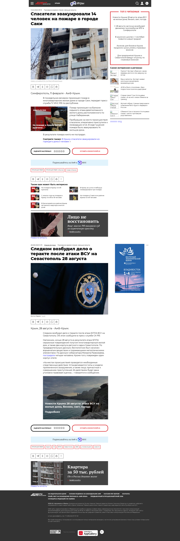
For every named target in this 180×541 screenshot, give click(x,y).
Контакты (126, 494)
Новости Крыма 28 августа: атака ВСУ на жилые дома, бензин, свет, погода (130, 18)
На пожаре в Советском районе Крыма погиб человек (92, 196)
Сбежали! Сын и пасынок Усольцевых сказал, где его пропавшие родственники (135, 113)
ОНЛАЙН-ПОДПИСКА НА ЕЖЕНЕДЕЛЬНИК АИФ (85, 494)
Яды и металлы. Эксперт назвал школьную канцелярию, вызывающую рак (133, 81)
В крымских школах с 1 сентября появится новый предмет (129, 38)
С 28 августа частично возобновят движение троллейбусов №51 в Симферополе (129, 28)
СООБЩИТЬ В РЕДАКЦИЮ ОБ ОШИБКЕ (61, 499)
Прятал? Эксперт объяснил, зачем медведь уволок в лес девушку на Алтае (134, 73)
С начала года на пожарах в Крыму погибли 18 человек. (51, 196)
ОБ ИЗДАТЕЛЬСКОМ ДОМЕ (57, 494)
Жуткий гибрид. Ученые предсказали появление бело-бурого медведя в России (135, 105)
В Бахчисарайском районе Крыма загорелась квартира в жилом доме (54, 205)
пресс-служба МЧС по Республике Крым (46, 81)
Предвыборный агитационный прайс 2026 (106, 496)
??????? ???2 (116, 122)
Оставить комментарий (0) (90, 151)
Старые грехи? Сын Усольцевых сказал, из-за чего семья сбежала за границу (134, 97)
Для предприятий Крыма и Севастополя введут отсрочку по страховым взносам (130, 58)
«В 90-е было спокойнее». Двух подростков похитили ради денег (133, 88)
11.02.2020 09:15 (36, 10)
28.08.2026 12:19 (36, 245)
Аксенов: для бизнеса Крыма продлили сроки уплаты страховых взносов (130, 48)
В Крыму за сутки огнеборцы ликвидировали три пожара (91, 189)
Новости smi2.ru (39, 238)
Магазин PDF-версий (111, 494)
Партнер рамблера (69, 532)
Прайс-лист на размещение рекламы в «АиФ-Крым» (68, 496)
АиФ (43, 316)
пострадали (49, 355)
